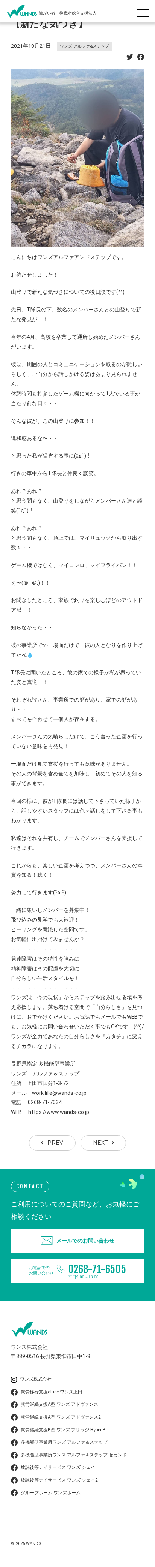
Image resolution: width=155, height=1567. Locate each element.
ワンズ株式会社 (36, 1379)
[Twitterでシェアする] (129, 58)
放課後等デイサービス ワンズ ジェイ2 (59, 1480)
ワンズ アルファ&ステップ (84, 46)
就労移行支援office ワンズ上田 (51, 1392)
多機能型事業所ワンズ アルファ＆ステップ (64, 1442)
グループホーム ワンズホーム (51, 1492)
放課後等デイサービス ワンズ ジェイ (58, 1467)
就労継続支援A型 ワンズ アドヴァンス (59, 1404)
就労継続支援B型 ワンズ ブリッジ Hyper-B (63, 1429)
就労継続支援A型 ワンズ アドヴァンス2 (61, 1417)
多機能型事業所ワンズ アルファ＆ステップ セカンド (74, 1455)
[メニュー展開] (145, 11)
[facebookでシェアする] (140, 58)
